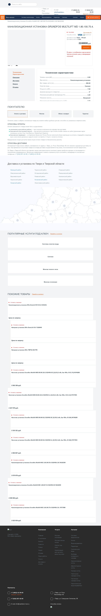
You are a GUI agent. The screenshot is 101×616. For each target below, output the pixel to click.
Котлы (38, 17)
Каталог (40, 541)
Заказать (86, 47)
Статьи (40, 547)
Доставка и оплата (41, 563)
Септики (75, 17)
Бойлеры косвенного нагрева (74, 556)
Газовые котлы (75, 571)
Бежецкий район (16, 170)
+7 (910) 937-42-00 (89, 11)
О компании (42, 538)
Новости (41, 544)
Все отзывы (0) (87, 32)
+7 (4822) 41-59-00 (75, 11)
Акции (40, 550)
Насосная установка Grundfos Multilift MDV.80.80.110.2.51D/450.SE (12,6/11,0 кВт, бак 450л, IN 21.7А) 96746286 (45, 372)
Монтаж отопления (50, 282)
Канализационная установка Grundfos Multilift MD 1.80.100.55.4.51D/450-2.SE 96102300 (38, 462)
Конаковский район (41, 180)
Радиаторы (57, 17)
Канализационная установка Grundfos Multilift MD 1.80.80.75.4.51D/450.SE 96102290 (35, 485)
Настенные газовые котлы (75, 580)
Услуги (82, 17)
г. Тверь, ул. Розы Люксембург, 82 (46, 12)
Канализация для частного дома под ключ (59, 552)
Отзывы (40, 553)
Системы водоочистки (75, 536)
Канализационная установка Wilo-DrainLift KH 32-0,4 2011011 (28, 305)
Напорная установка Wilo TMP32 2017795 (24, 350)
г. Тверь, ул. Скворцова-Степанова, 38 (66, 599)
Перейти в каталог (38, 294)
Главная (40, 535)
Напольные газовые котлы (75, 575)
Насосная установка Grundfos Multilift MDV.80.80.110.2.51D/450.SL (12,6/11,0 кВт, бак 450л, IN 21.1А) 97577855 (43, 395)
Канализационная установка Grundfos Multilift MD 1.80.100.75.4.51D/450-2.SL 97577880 (38, 507)
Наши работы (42, 556)
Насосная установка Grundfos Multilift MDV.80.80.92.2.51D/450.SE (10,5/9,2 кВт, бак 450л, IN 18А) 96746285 (44, 417)
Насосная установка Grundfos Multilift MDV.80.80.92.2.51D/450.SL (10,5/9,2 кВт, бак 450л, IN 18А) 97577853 (44, 440)
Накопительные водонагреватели (76, 585)
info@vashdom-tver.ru (22, 604)
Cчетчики (64, 17)
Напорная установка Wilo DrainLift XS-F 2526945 (26, 327)
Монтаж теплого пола (50, 269)
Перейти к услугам (56, 234)
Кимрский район (16, 183)
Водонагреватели (46, 17)
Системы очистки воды (28, 17)
